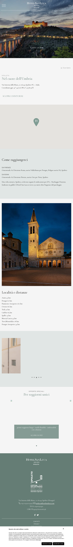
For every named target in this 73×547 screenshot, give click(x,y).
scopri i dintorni (13, 96)
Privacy (36, 524)
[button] (36, 122)
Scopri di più (36, 435)
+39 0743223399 (26, 503)
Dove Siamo (67, 68)
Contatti (36, 521)
